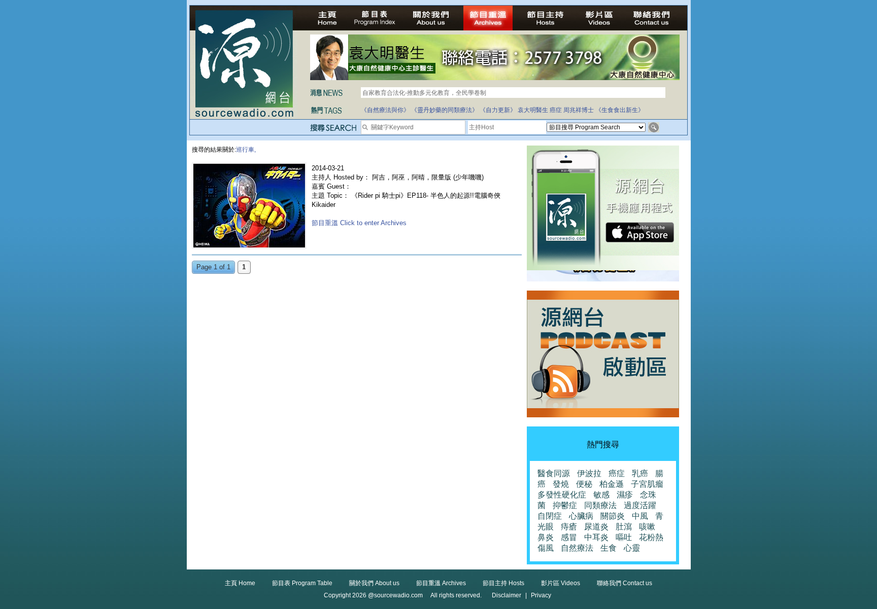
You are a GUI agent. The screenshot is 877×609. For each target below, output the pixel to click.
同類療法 (600, 505)
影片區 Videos (560, 583)
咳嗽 (647, 526)
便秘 (584, 484)
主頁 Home (240, 583)
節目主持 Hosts (503, 583)
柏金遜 (611, 484)
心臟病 (581, 516)
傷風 (545, 548)
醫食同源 (553, 473)
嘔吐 (624, 537)
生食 (608, 548)
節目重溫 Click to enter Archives (359, 223)
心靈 (632, 548)
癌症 (556, 110)
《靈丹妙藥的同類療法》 (444, 110)
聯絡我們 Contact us (624, 583)
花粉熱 (651, 537)
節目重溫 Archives (441, 583)
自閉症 (549, 516)
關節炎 (612, 516)
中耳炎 (596, 537)
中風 (640, 516)
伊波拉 (589, 473)
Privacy (541, 595)
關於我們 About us (374, 583)
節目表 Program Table (302, 583)
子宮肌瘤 (647, 484)
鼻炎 (545, 537)
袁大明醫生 (533, 110)
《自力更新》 (498, 110)
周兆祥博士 (578, 110)
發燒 (561, 484)
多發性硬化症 (561, 494)
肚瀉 (624, 526)
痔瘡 (569, 526)
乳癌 (640, 473)
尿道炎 (596, 526)
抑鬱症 (565, 505)
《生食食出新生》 (619, 110)
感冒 (569, 537)
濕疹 (625, 494)
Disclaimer (506, 595)
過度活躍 (640, 505)
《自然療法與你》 (385, 110)
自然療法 (577, 548)
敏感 (601, 494)
